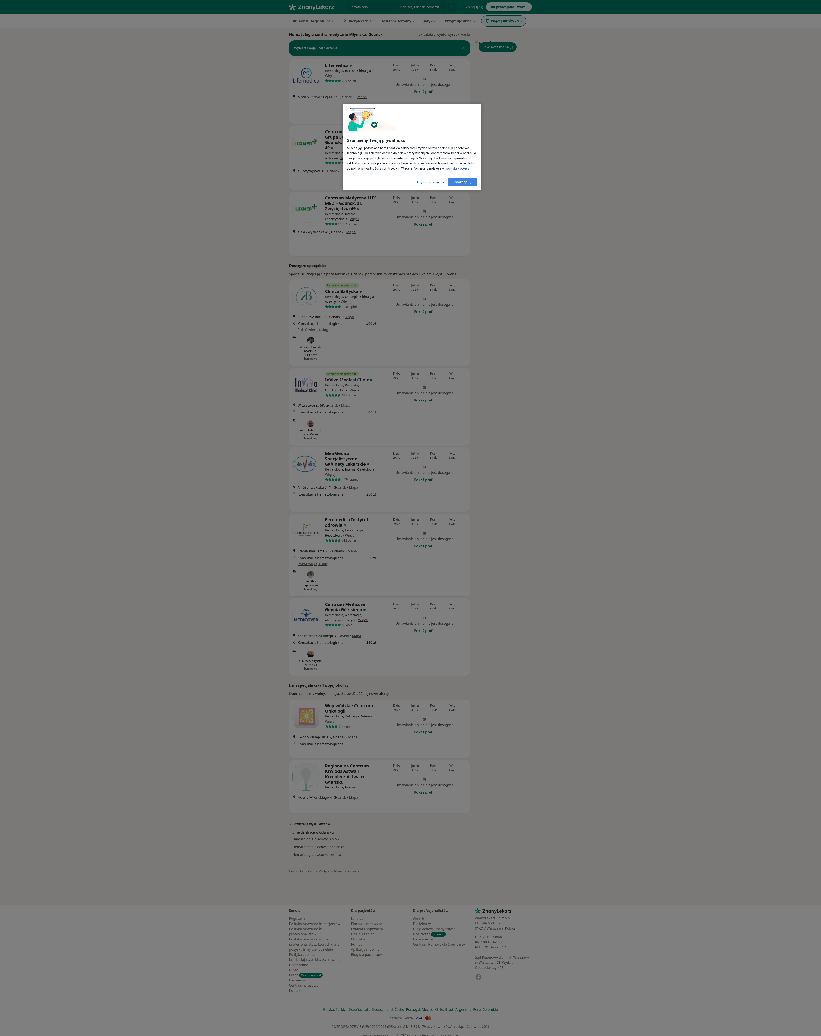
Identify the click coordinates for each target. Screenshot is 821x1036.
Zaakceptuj (462, 182)
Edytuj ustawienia (430, 182)
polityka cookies (457, 168)
